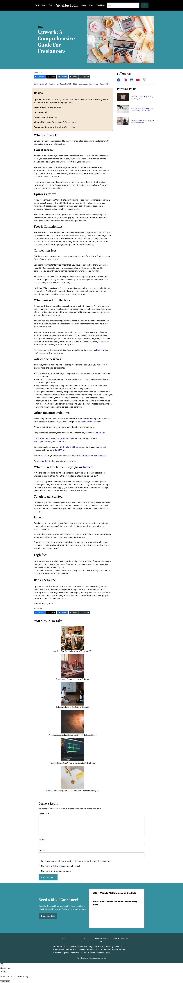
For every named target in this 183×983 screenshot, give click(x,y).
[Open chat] (2, 964)
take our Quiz (42, 461)
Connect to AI (5, 981)
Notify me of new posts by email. (56, 871)
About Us (82, 938)
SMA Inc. (62, 450)
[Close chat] (4, 971)
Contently (85, 455)
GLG (74, 447)
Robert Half (100, 433)
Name (42, 839)
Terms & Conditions (120, 938)
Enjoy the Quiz (48, 916)
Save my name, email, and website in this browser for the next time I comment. (76, 861)
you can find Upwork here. (90, 422)
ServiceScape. (100, 455)
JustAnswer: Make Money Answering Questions (142, 109)
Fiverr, (99, 350)
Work (40, 26)
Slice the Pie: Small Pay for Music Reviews (142, 121)
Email (42, 850)
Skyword (76, 455)
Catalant (67, 447)
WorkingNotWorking (43, 441)
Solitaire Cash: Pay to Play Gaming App (142, 97)
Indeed (88, 467)
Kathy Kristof (41, 84)
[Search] (145, 5)
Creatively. (61, 441)
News (62, 938)
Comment (44, 814)
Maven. (82, 447)
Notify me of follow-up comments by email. (60, 866)
